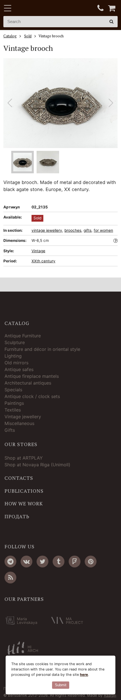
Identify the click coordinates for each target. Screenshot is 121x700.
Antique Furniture (23, 335)
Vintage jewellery (23, 416)
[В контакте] (26, 561)
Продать (17, 516)
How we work (24, 503)
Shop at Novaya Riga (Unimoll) (37, 464)
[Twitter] (42, 561)
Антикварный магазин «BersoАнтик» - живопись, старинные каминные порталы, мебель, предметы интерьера (38, 8)
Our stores (21, 444)
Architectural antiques (28, 383)
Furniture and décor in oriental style (42, 349)
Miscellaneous (19, 423)
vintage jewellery (47, 230)
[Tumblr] (58, 561)
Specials (13, 389)
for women (103, 230)
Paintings (14, 403)
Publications (24, 491)
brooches (72, 230)
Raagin (110, 695)
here (84, 674)
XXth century (43, 261)
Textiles (13, 410)
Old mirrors (16, 362)
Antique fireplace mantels (32, 376)
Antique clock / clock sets (32, 396)
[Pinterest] (91, 561)
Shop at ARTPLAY (24, 458)
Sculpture (15, 342)
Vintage (38, 251)
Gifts (10, 430)
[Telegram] (10, 561)
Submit (60, 685)
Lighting (13, 356)
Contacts (19, 478)
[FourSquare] (74, 561)
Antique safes (19, 369)
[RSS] (10, 577)
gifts (87, 230)
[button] (111, 103)
